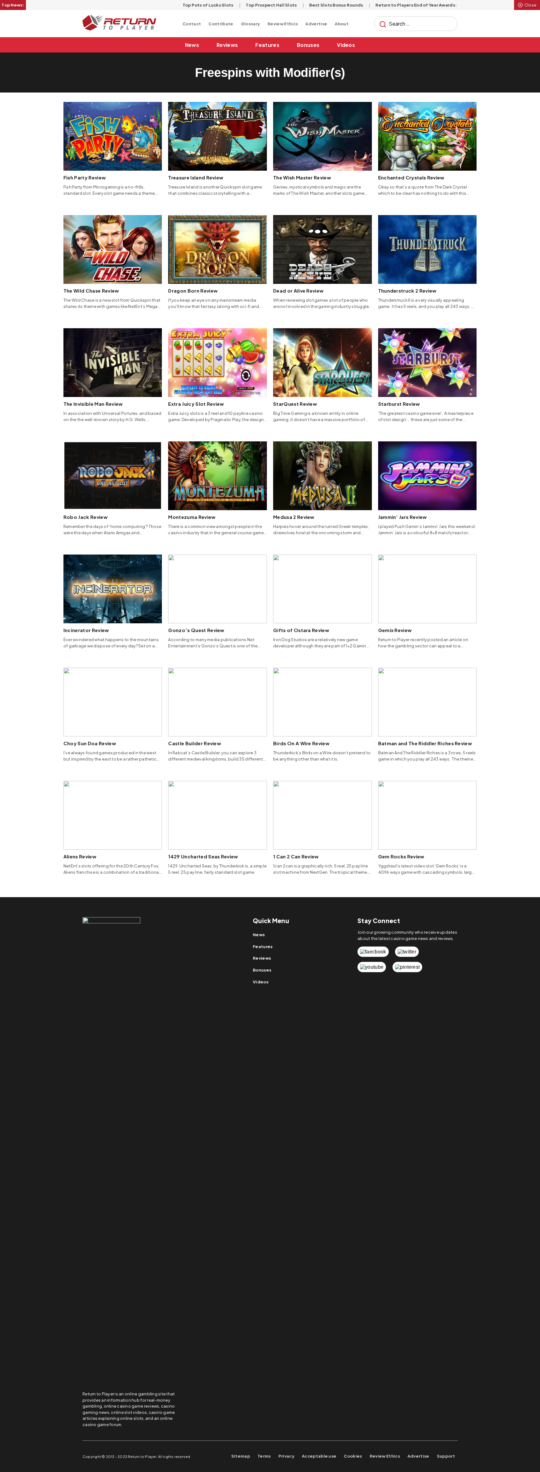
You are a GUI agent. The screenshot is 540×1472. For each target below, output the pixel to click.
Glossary (250, 23)
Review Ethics (283, 23)
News (192, 45)
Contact (191, 23)
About (341, 23)
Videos (346, 45)
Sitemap (240, 1456)
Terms (264, 1456)
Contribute (220, 23)
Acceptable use (319, 1456)
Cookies (353, 1456)
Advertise (316, 23)
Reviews (227, 45)
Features (267, 45)
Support (446, 1456)
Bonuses (308, 45)
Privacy (286, 1456)
